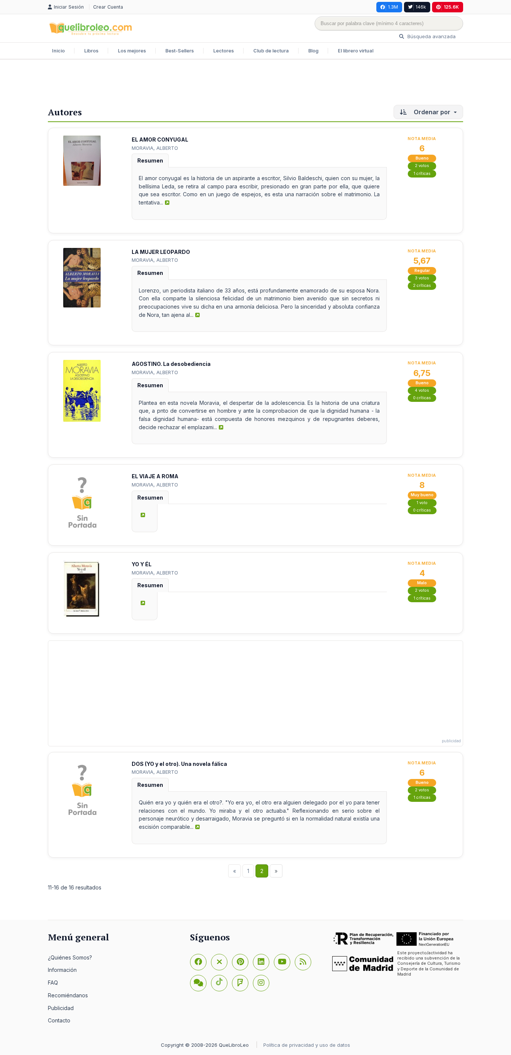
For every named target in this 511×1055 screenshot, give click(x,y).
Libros (91, 51)
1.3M (393, 7)
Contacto (59, 1020)
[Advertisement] (255, 84)
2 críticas (422, 285)
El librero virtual (355, 51)
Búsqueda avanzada (431, 36)
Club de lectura (271, 51)
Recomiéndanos (68, 995)
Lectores (223, 51)
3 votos (422, 278)
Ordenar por (432, 112)
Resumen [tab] (150, 160)
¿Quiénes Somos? (70, 957)
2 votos (422, 165)
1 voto (422, 502)
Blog (313, 51)
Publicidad (61, 1008)
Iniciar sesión (69, 7)
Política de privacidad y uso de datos (306, 1045)
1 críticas (422, 173)
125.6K (451, 7)
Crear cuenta (108, 7)
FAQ (53, 982)
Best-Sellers (179, 51)
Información (62, 970)
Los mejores (132, 51)
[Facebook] (198, 962)
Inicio (58, 51)
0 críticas (422, 397)
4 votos (422, 390)
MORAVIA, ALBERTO (155, 148)
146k (421, 7)
